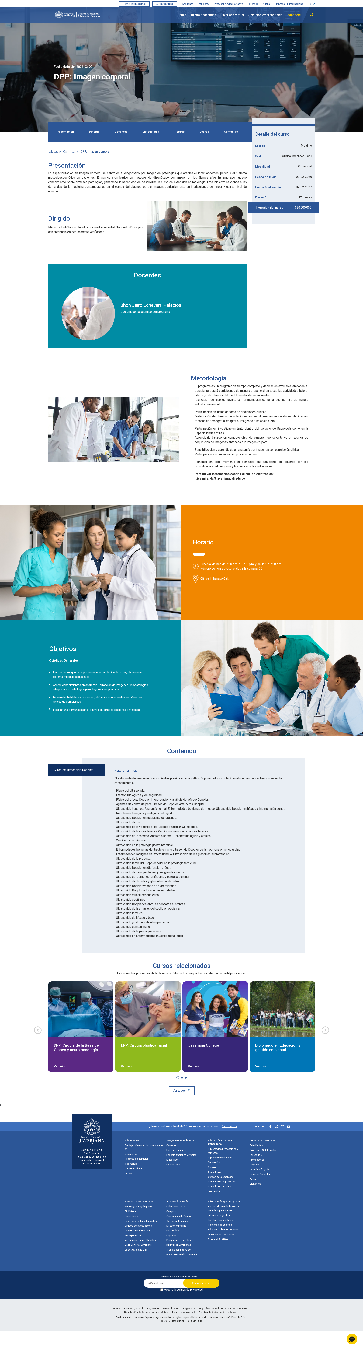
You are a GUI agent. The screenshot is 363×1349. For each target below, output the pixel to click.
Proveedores (257, 1159)
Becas (128, 1173)
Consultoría (214, 1171)
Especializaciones (176, 1149)
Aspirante (187, 3)
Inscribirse (131, 1153)
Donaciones (131, 1215)
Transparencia (133, 1235)
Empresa (280, 3)
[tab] (199, 554)
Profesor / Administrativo (228, 3)
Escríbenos (229, 1126)
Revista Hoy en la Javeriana (181, 1254)
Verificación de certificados (140, 1240)
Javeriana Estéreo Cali (137, 1230)
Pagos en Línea (133, 1168)
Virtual (266, 3)
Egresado (253, 3)
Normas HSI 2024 (218, 1239)
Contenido (231, 131)
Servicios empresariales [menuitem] (265, 15)
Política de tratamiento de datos (218, 1312)
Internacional (296, 3)
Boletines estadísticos (220, 1219)
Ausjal (253, 1178)
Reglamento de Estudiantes (163, 1308)
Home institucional (134, 3)
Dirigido (94, 131)
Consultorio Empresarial (221, 1181)
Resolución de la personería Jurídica (146, 1312)
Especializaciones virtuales (181, 1154)
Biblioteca (130, 1211)
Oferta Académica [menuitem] (203, 15)
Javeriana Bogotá (259, 1169)
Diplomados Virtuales (220, 1157)
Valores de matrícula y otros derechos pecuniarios (224, 1208)
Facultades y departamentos (141, 1220)
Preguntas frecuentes (178, 1240)
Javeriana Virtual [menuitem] (232, 15)
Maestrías (172, 1159)
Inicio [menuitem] (182, 15)
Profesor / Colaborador (263, 1149)
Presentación (65, 131)
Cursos (212, 1167)
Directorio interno (176, 1225)
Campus (171, 1211)
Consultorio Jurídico (219, 1186)
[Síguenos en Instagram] (282, 1126)
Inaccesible (131, 1163)
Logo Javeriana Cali (136, 1249)
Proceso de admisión (137, 1158)
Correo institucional (177, 1220)
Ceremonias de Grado (178, 1215)
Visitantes (255, 1183)
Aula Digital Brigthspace (138, 1206)
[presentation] (38, 1030)
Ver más (59, 1066)
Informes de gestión (219, 1215)
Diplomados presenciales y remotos (223, 1150)
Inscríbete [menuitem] (294, 15)
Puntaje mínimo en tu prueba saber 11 (144, 1147)
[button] (76, 770)
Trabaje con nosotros (178, 1249)
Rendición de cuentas (220, 1224)
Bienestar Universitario (234, 1308)
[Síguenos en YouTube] (288, 1126)
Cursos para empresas (220, 1176)
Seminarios (214, 1162)
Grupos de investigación (138, 1225)
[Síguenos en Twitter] (276, 1126)
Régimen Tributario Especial (223, 1229)
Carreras (171, 1145)
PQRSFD (171, 1235)
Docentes (121, 131)
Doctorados (173, 1164)
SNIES (116, 1308)
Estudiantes (256, 1145)
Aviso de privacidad (183, 1312)
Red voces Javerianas (178, 1244)
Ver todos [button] (179, 1090)
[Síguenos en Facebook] (270, 1126)
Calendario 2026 (175, 1206)
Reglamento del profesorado (200, 1308)
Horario (179, 131)
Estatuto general (133, 1308)
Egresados (256, 1154)
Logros (204, 131)
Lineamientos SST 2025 (221, 1234)
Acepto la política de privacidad (183, 1289)
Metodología (150, 131)
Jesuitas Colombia (260, 1173)
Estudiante (203, 3)
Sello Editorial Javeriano (138, 1244)
